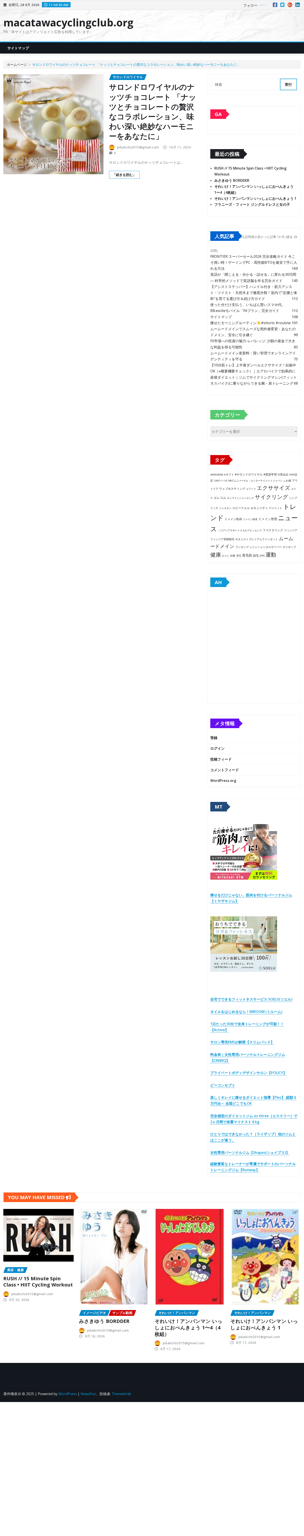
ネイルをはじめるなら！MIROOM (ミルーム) (246, 1011)
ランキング (242, 547)
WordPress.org (223, 780)
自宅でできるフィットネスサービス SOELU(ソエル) (251, 999)
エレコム (220, 497)
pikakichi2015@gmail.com (138, 147)
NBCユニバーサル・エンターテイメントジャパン (255, 480)
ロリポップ (289, 547)
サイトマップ (18, 48)
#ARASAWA (216, 474)
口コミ (225, 555)
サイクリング (271, 496)
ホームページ (17, 64)
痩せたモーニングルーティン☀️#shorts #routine (250, 322)
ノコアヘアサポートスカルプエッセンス (240, 530)
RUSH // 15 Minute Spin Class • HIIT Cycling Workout (38, 1281)
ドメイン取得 (233, 519)
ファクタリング (273, 530)
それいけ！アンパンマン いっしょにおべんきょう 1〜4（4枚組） (188, 1327)
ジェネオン (225, 508)
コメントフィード (224, 769)
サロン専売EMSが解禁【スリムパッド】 (242, 1042)
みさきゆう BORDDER (231, 180)
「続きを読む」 (124, 174)
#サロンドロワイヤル (249, 474)
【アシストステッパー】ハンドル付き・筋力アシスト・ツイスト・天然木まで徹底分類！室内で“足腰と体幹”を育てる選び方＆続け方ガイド (253, 292)
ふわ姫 (287, 480)
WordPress (67, 1393)
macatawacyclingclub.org (68, 22)
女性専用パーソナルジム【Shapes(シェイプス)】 (250, 1152)
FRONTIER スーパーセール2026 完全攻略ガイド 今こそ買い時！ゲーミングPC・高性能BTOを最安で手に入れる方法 (253, 262)
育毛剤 (247, 555)
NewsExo (88, 1393)
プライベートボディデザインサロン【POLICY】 (248, 1072)
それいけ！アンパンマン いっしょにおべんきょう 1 (255, 198)
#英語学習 (270, 474)
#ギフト (229, 474)
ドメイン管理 (267, 519)
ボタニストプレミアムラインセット (256, 539)
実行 (288, 84)
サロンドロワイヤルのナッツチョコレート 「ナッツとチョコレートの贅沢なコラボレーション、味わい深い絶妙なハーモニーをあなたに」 (136, 64)
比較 (232, 555)
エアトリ (251, 488)
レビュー (254, 547)
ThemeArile (121, 1393)
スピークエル (241, 508)
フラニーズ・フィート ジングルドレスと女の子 (252, 204)
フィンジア (290, 530)
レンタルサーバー (271, 547)
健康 (215, 554)
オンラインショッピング (240, 497)
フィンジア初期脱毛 (222, 539)
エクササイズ (273, 487)
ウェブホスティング (232, 489)
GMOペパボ (220, 480)
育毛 (238, 555)
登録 (213, 737)
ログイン (217, 748)
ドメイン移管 (250, 519)
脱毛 (256, 555)
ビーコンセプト (222, 1085)
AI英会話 (283, 474)
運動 (270, 554)
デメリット (275, 508)
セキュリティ (259, 508)
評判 (262, 555)
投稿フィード (221, 759)
